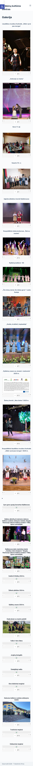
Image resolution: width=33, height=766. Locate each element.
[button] (2, 6)
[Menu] (30, 5)
